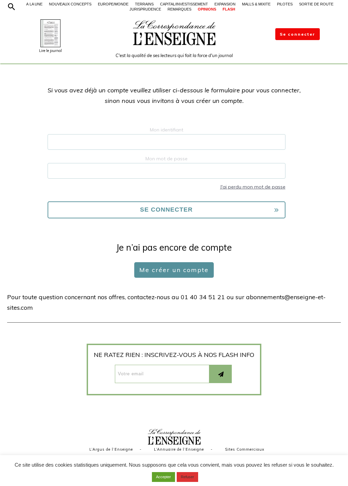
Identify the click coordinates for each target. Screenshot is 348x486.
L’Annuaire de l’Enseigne (179, 449)
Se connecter (297, 34)
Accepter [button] (163, 477)
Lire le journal (50, 50)
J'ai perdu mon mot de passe (252, 187)
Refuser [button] (187, 477)
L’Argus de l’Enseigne (111, 449)
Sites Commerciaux (244, 449)
